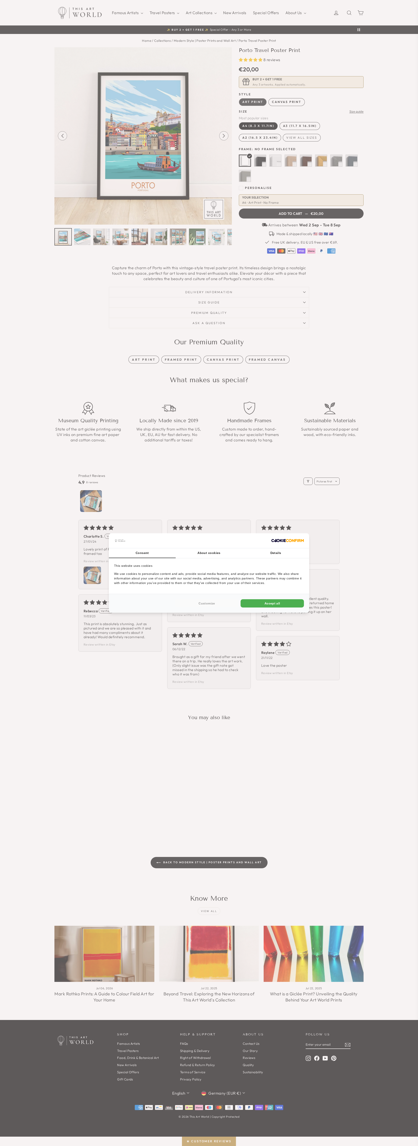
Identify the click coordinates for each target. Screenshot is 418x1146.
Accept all (272, 603)
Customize (207, 603)
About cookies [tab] (209, 553)
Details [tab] (275, 553)
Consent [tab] (142, 553)
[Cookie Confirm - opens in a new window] (287, 540)
